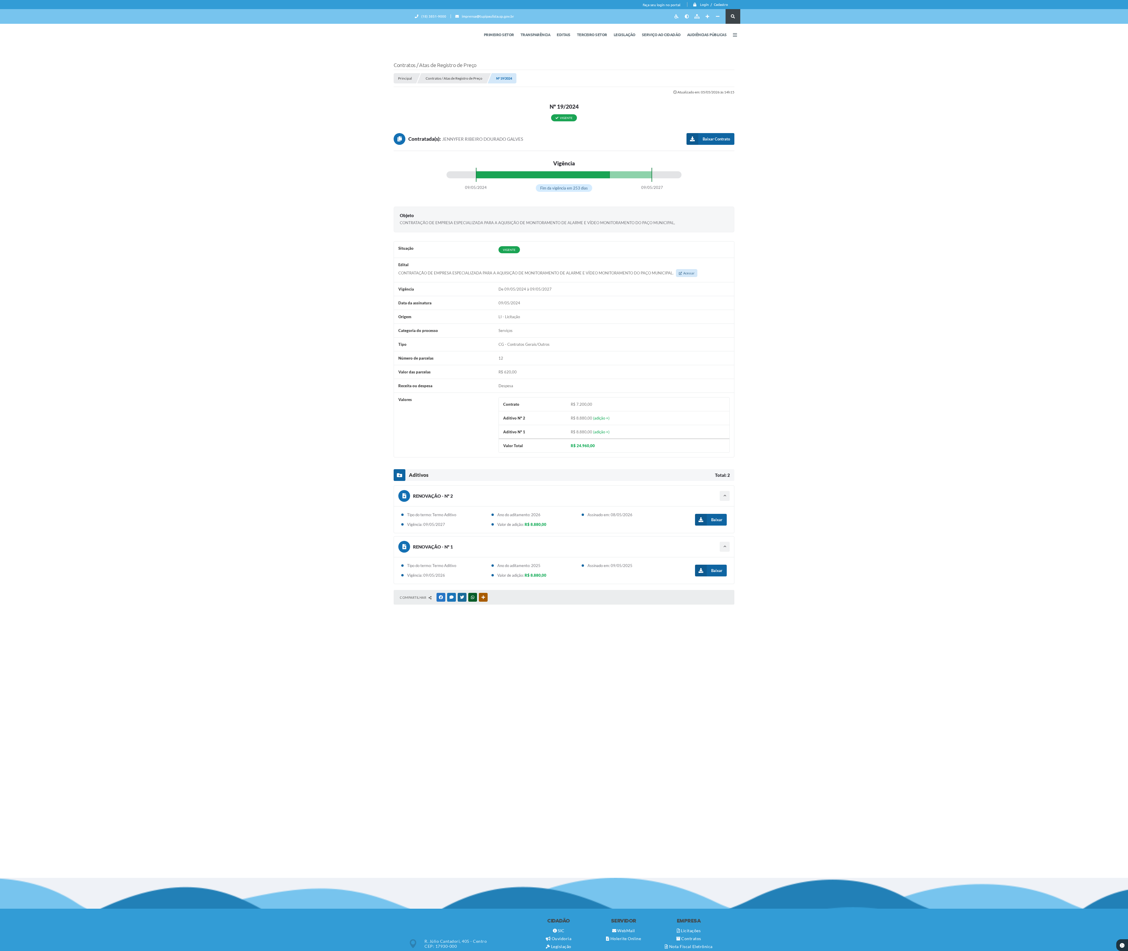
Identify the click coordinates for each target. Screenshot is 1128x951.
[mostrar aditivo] (725, 496)
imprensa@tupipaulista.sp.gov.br (488, 16)
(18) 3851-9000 (433, 16)
